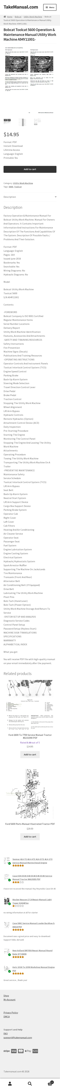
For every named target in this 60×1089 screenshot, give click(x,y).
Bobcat (18, 16)
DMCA (7, 1016)
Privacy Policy (11, 1012)
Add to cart (30, 169)
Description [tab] (10, 196)
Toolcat (18, 186)
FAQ (6, 1033)
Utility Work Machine (33, 16)
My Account (10, 999)
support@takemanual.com (18, 1037)
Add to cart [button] (30, 754)
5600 (11, 186)
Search (30, 1084)
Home (9, 16)
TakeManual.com (21, 7)
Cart (46, 1081)
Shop (6, 995)
